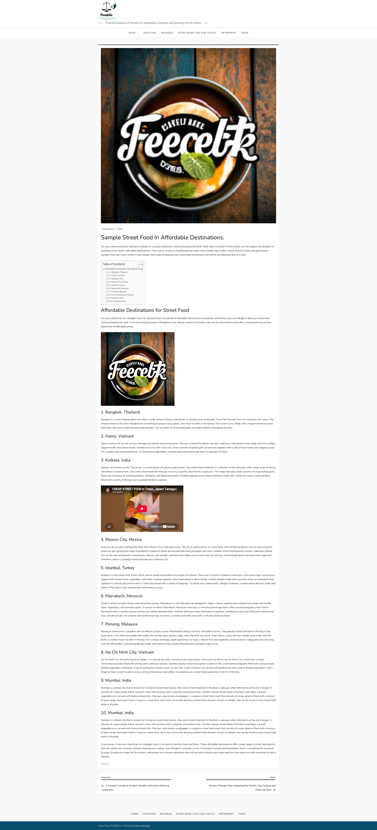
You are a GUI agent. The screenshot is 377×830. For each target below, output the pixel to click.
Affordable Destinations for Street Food (124, 268)
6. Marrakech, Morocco (119, 288)
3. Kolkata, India (116, 278)
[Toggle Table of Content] (139, 264)
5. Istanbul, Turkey (117, 285)
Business (167, 32)
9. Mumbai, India (116, 298)
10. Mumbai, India (118, 301)
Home (132, 32)
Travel (105, 764)
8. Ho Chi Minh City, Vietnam (121, 295)
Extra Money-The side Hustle (197, 32)
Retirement (228, 32)
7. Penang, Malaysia (118, 291)
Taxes (245, 32)
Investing (149, 32)
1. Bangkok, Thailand (118, 272)
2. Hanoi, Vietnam (117, 275)
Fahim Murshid (142, 825)
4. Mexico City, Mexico (118, 282)
